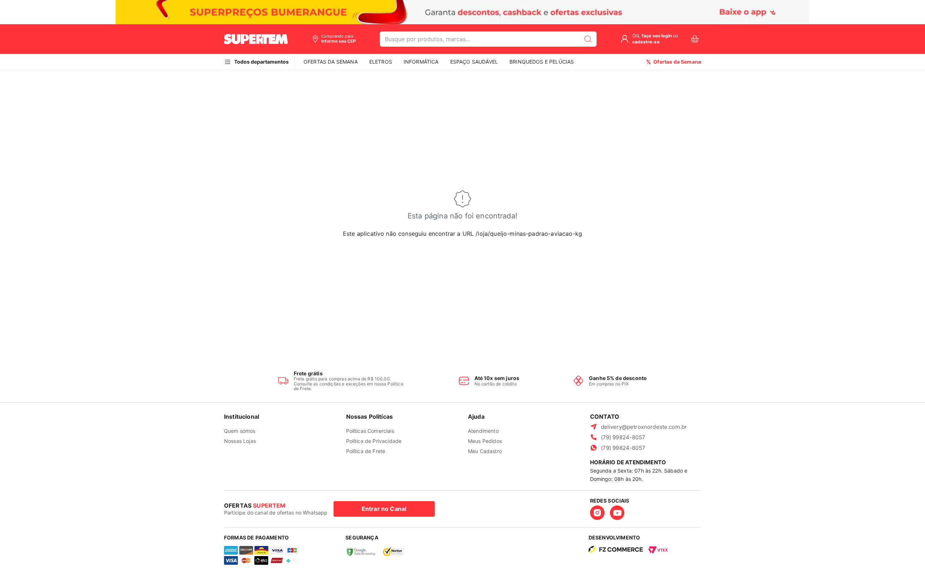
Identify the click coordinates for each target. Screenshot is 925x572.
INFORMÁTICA (421, 62)
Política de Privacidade (374, 441)
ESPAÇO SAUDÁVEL (474, 62)
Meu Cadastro (485, 451)
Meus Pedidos (485, 441)
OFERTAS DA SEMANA (331, 62)
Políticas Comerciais (370, 431)
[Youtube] (617, 512)
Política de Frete (366, 451)
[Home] (256, 39)
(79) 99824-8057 (623, 437)
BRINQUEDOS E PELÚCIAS (541, 62)
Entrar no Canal (384, 508)
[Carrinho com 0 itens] (695, 39)
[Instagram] (597, 512)
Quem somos (239, 431)
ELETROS (380, 62)
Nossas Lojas (240, 441)
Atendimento (483, 431)
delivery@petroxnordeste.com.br (644, 427)
